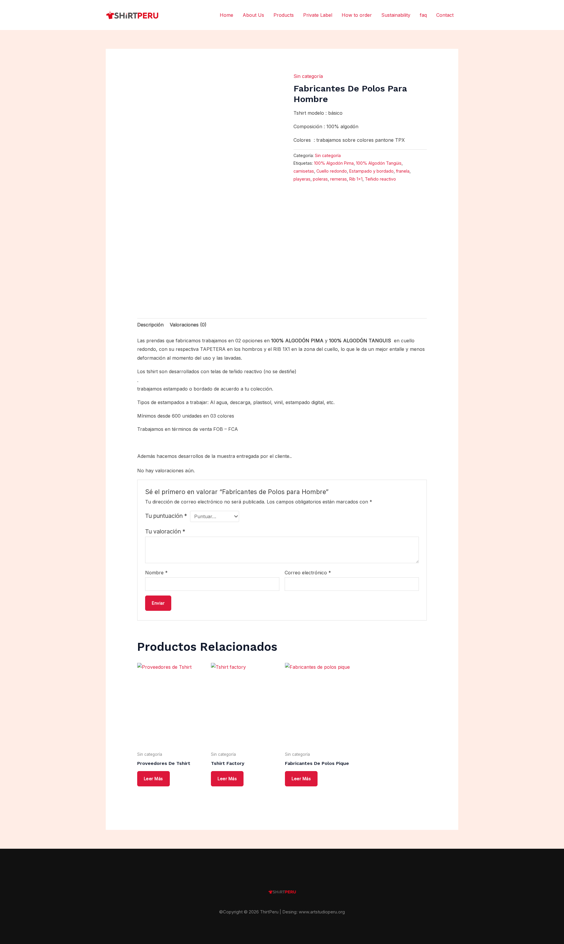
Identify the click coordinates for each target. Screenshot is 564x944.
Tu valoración (165, 531)
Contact (445, 15)
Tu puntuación (166, 515)
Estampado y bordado (371, 171)
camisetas (303, 171)
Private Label (317, 15)
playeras (301, 178)
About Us (253, 15)
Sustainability (395, 15)
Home (226, 15)
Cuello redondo (331, 171)
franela (402, 171)
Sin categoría (308, 76)
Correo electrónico (308, 573)
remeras (338, 178)
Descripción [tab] (150, 325)
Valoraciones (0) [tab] (188, 325)
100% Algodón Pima (334, 163)
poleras (320, 178)
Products (283, 15)
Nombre (156, 573)
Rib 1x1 (355, 178)
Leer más (153, 778)
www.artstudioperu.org (322, 912)
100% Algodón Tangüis (379, 163)
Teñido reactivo (380, 178)
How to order (357, 15)
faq (423, 15)
